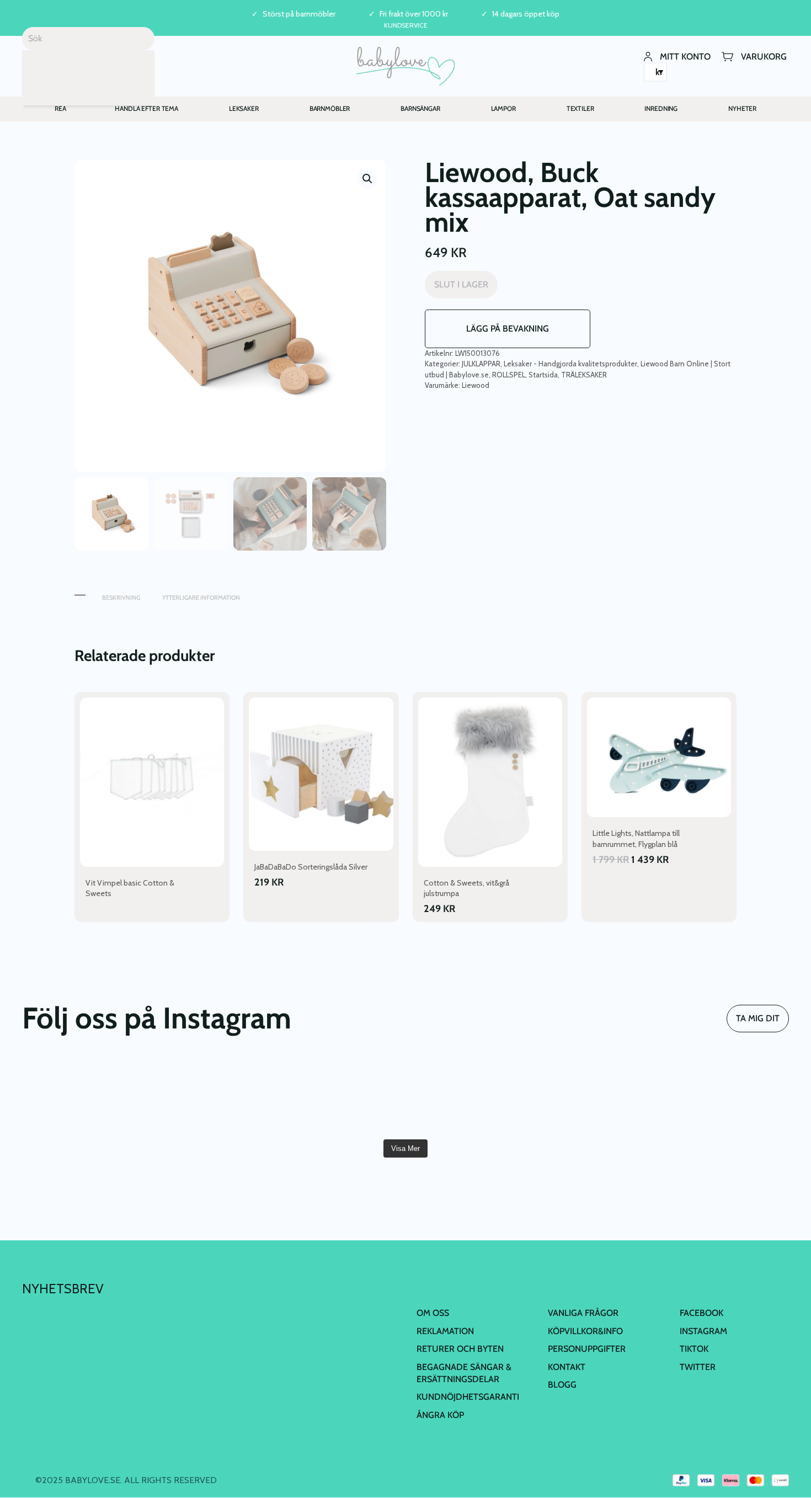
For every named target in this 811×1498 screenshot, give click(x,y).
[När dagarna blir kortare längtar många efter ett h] (83, 1095)
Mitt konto (685, 56)
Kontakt (566, 1367)
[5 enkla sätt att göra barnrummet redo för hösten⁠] (469, 1095)
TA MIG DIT (758, 1018)
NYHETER (742, 108)
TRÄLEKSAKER (584, 374)
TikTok (694, 1349)
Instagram (703, 1331)
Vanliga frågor (583, 1313)
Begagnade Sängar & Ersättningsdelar (464, 1373)
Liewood (475, 385)
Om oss (433, 1313)
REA (60, 108)
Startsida (543, 374)
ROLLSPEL (508, 374)
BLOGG (562, 1384)
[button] (367, 179)
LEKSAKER (244, 108)
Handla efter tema (146, 108)
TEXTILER (580, 108)
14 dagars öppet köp (525, 14)
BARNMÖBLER (330, 108)
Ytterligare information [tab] (201, 597)
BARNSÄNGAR (420, 108)
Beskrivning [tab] (121, 597)
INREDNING (660, 108)
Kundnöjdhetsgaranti (468, 1397)
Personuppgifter (587, 1349)
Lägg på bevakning (507, 328)
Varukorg (764, 56)
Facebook (701, 1313)
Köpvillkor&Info (585, 1331)
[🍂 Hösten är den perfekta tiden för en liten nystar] (212, 1095)
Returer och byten (460, 1349)
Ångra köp (440, 1415)
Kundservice (406, 25)
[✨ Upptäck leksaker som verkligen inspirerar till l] (727, 1095)
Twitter (698, 1367)
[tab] (80, 592)
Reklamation (445, 1331)
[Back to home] (405, 66)
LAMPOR (503, 108)
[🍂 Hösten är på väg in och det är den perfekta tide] (341, 1095)
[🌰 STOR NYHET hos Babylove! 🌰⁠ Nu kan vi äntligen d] (598, 1095)
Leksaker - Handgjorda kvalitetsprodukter (570, 363)
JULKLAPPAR (481, 363)
